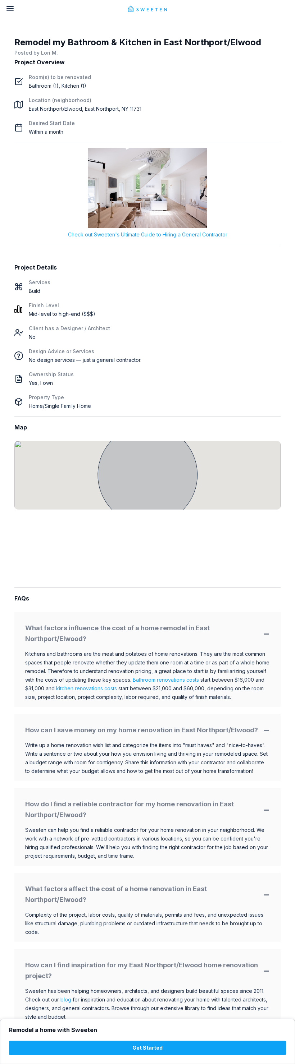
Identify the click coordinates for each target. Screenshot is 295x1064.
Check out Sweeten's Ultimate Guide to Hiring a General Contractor (147, 234)
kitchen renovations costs (86, 688)
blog (65, 999)
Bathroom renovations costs (166, 680)
